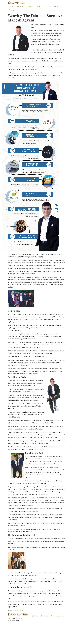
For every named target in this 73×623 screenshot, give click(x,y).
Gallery (11, 10)
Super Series (40, 6)
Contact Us (60, 616)
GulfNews (20, 6)
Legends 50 (30, 6)
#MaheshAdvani (18, 610)
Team (18, 10)
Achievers (52, 6)
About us (12, 6)
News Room (45, 616)
